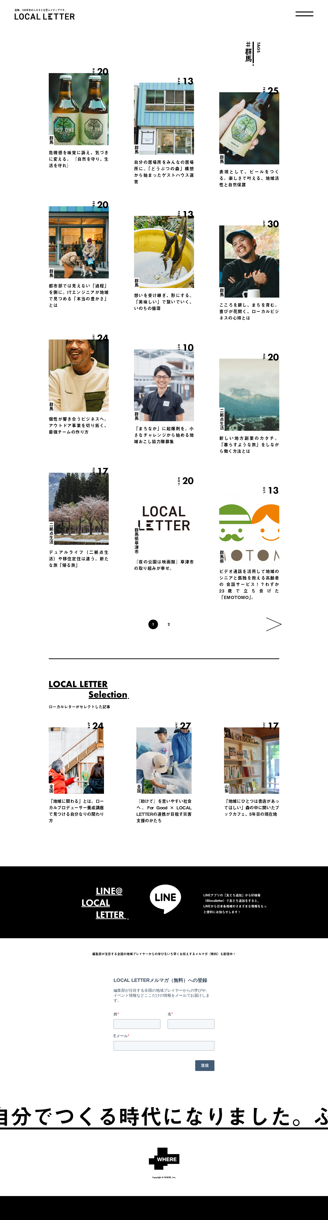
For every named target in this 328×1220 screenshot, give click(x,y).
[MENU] (304, 14)
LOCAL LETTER (45, 16)
